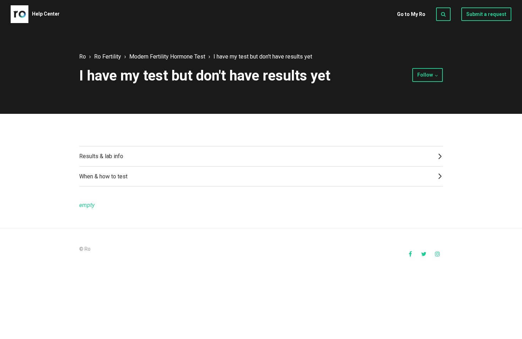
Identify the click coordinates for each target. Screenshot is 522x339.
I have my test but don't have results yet (262, 56)
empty (86, 205)
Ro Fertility (107, 56)
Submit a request (486, 14)
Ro (82, 56)
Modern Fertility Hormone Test (167, 56)
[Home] (19, 14)
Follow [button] (425, 75)
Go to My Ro (411, 14)
